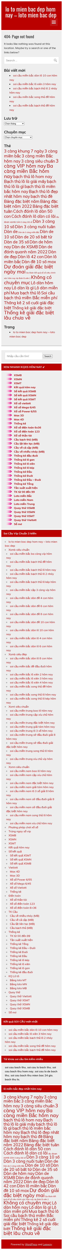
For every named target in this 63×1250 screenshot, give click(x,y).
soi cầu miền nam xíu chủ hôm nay (31, 823)
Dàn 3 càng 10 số (42, 1156)
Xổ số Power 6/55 (25, 411)
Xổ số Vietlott (18, 887)
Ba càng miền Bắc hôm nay (28, 171)
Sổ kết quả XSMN (25, 395)
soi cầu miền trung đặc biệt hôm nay (32, 722)
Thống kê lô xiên (24, 463)
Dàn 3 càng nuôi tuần (35, 226)
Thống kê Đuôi (23, 475)
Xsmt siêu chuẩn (19, 706)
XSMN (18, 379)
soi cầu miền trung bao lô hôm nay (31, 710)
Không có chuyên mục (28, 280)
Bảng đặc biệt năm (21, 201)
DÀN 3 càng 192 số (24, 222)
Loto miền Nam (23, 500)
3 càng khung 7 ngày (24, 151)
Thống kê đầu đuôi (26, 455)
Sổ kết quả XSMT (25, 399)
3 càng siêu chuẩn (38, 161)
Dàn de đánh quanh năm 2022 (28, 249)
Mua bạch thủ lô (25, 292)
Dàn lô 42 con (31, 256)
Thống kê (20, 423)
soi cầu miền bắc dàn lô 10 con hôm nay (33, 1029)
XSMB (18, 375)
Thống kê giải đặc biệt (32, 307)
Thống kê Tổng (23, 483)
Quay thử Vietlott (25, 520)
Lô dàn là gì (23, 287)
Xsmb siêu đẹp (18, 654)
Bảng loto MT (18, 980)
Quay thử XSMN (24, 512)
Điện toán (15, 895)
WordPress (31, 1244)
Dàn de (11, 231)
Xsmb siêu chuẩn (19, 549)
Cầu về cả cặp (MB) (26, 447)
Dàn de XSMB (25, 246)
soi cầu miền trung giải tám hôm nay (32, 726)
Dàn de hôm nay (19, 1173)
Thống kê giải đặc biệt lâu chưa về (29, 315)
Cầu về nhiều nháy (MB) (29, 451)
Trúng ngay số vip (20, 831)
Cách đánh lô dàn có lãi (33, 216)
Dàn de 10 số (37, 1165)
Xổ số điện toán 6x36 (27, 427)
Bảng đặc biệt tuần (41, 1144)
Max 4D (19, 419)
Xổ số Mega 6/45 (25, 407)
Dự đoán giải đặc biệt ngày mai (28, 269)
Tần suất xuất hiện (26, 487)
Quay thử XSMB (24, 508)
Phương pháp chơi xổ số (23, 827)
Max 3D (19, 415)
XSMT (18, 383)
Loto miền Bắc (23, 496)
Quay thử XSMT (24, 516)
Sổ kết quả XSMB (25, 391)
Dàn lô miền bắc (32, 1185)
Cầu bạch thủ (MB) (26, 439)
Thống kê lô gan (24, 459)
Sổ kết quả (15, 851)
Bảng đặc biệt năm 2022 (31, 204)
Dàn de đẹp (35, 1181)
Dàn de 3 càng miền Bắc (28, 232)
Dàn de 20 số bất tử (33, 236)
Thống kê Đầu (23, 471)
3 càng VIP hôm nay (31, 163)
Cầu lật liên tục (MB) (27, 443)
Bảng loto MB (18, 988)
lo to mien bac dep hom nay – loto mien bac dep (30, 12)
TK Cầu (13, 911)
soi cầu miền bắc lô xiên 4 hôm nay (31, 682)
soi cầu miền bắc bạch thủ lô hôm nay (33, 569)
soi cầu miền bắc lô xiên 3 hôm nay (34, 84)
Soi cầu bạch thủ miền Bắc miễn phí (30, 295)
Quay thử (14, 992)
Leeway (47, 1244)
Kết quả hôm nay (25, 387)
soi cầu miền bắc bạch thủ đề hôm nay (32, 1050)
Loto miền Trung (24, 504)
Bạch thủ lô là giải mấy (25, 181)
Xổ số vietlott (22, 403)
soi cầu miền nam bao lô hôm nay (30, 771)
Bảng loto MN (18, 984)
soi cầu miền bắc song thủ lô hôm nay (33, 694)
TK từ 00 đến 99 (24, 491)
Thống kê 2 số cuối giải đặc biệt (29, 305)
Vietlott (13, 867)
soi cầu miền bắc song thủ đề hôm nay (32, 1046)
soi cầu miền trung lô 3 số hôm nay (31, 730)
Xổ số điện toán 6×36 (23, 907)
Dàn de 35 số (16, 241)
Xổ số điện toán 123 (27, 431)
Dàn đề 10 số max (39, 261)
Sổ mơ (18, 524)
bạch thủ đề (41, 196)
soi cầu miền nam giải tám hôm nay (32, 787)
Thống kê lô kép (24, 467)
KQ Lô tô (14, 976)
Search (47, 356)
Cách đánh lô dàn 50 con (27, 1148)
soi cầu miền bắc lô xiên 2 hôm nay (31, 674)
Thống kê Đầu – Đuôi (27, 479)
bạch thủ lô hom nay (32, 176)
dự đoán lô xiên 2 (23, 278)
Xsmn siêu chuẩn (19, 767)
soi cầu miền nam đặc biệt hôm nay (32, 783)
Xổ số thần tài (23, 435)
